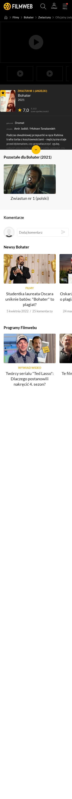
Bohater (29, 17)
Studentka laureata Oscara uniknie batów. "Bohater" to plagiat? (29, 299)
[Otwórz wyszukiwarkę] (43, 6)
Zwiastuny (44, 17)
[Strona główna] (6, 17)
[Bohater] (7, 101)
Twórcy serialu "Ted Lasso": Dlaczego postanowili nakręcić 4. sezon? (30, 378)
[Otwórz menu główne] (64, 6)
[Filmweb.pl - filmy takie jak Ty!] (18, 6)
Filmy (16, 17)
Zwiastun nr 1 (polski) (30, 198)
